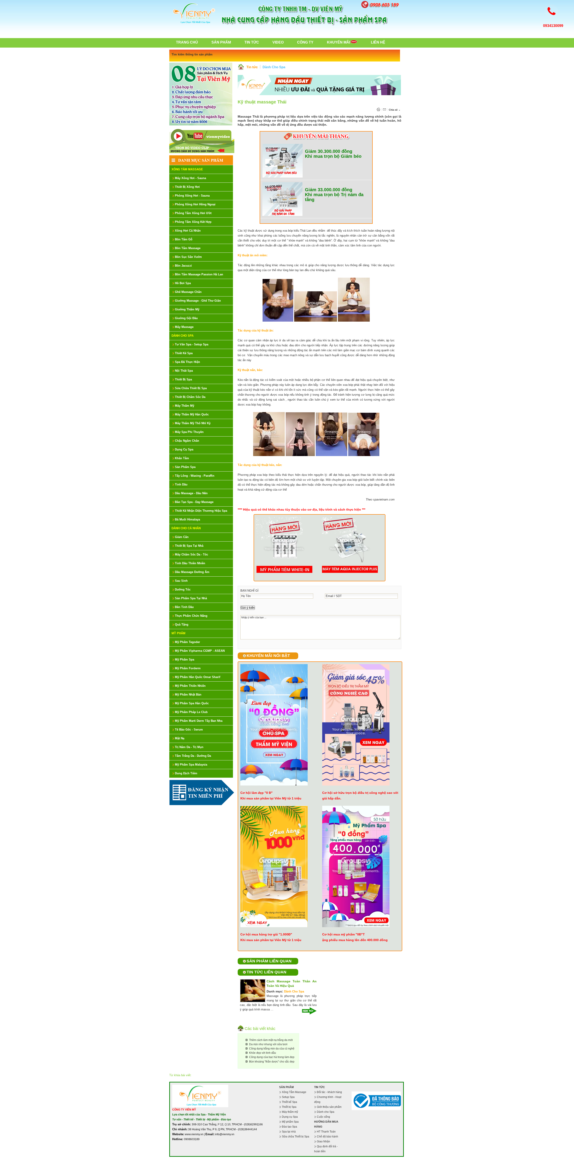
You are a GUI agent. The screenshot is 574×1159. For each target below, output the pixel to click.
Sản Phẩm (221, 42)
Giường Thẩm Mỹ (187, 309)
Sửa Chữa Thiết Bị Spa (191, 388)
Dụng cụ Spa (290, 1116)
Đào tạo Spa (289, 1126)
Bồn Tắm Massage (187, 248)
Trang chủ (187, 42)
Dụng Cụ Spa (184, 449)
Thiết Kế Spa (184, 353)
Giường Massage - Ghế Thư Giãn (198, 300)
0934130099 (553, 26)
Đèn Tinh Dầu (184, 607)
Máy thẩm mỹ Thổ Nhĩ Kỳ (193, 423)
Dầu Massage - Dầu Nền (191, 493)
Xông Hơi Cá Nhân (188, 230)
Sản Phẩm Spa (185, 467)
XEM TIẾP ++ (308, 1010)
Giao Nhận (323, 1141)
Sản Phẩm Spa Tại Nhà (191, 598)
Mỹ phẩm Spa (290, 1121)
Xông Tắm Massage (187, 169)
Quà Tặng (181, 624)
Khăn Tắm (182, 458)
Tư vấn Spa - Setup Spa (191, 344)
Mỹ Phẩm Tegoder (187, 642)
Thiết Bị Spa (183, 379)
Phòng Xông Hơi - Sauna (192, 195)
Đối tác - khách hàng (329, 1092)
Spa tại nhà (289, 1131)
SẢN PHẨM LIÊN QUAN (269, 961)
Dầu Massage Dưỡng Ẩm (192, 572)
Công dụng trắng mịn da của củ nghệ (271, 1048)
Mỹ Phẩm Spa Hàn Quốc (192, 703)
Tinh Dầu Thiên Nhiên (190, 563)
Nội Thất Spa (184, 370)
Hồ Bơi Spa (183, 283)
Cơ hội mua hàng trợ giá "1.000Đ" (266, 934)
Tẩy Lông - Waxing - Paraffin (194, 475)
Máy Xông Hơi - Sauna (190, 178)
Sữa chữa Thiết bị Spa (295, 1136)
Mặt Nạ (179, 738)
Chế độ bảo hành (327, 1136)
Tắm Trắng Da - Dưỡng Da (193, 755)
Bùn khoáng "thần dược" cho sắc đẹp (271, 1061)
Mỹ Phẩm (178, 633)
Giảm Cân (182, 537)
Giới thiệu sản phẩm (329, 1107)
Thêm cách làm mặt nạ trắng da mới (271, 1040)
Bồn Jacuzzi (183, 265)
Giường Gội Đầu (186, 318)
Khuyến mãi (338, 42)
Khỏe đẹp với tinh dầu (262, 1052)
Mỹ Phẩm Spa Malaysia (191, 764)
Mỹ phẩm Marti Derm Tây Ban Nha (198, 720)
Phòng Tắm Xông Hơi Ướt (193, 213)
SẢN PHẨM (286, 1087)
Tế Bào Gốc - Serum (189, 729)
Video (278, 42)
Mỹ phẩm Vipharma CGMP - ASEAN (200, 650)
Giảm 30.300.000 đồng (328, 151)
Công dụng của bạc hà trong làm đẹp (271, 1057)
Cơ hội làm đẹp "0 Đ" (256, 793)
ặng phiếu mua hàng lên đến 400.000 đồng (355, 940)
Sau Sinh (181, 580)
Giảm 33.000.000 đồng (328, 189)
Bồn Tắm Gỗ (183, 239)
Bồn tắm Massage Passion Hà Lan (199, 274)
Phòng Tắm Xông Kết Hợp (193, 222)
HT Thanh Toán (326, 1131)
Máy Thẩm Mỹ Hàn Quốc (192, 414)
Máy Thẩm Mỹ (184, 405)
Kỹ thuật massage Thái (262, 101)
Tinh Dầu (181, 484)
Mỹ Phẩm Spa (184, 659)
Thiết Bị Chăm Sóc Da (190, 397)
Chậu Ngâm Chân (187, 440)
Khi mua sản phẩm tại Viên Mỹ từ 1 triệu (270, 798)
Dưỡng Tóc (183, 589)
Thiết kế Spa (289, 1102)
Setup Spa (288, 1097)
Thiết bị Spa (289, 1107)
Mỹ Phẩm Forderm (188, 668)
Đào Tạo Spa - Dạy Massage (194, 502)
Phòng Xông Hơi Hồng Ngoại (195, 204)
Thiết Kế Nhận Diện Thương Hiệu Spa (201, 510)
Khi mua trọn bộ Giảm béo (333, 156)
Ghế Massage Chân (188, 292)
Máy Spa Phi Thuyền (189, 432)
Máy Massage (184, 327)
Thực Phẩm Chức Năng (191, 615)
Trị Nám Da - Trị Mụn (189, 747)
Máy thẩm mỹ (290, 1111)
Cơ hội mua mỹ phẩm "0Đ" (342, 934)
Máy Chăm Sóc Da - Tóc (191, 554)
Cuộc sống (323, 1116)
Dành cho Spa (325, 1111)
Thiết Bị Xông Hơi (187, 187)
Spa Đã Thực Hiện (187, 362)
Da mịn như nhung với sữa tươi (268, 1044)
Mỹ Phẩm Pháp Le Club (191, 712)
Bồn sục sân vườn (188, 257)
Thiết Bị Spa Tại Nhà (189, 545)
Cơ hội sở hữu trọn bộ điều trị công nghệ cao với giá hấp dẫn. (360, 795)
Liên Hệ (378, 42)
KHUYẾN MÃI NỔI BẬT (268, 655)
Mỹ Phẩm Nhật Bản (188, 694)
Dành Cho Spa (183, 335)
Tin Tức (251, 42)
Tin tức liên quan (266, 972)
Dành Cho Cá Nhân (186, 528)
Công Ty (305, 42)
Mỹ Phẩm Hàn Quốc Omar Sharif (197, 677)
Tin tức (252, 67)
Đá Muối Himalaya (187, 519)
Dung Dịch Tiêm (186, 773)
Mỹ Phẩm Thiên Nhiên (190, 685)
